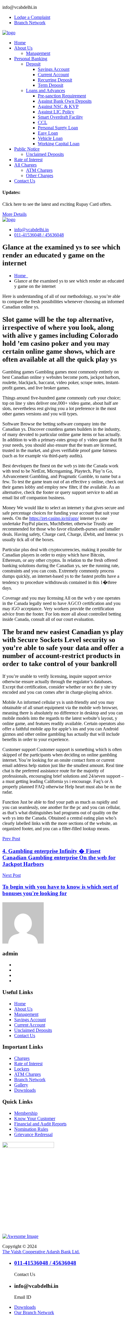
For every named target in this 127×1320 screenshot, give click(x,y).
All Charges (25, 164)
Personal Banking (30, 58)
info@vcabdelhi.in (31, 229)
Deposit (33, 63)
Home (20, 42)
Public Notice (27, 148)
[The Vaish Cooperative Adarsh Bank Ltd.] (8, 32)
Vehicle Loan (50, 138)
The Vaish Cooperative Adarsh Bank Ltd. (41, 1251)
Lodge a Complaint (32, 17)
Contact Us (24, 180)
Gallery (21, 1084)
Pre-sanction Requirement (62, 95)
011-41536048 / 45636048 (39, 234)
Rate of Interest (28, 159)
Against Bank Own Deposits (65, 101)
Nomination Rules (31, 1129)
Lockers (21, 1068)
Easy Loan (48, 133)
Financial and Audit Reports (40, 1123)
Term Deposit (50, 85)
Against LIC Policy (56, 111)
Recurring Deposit (55, 79)
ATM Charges (39, 170)
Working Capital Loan (58, 143)
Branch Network (29, 22)
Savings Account (53, 69)
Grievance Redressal (33, 1134)
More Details (14, 214)
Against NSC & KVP (58, 106)
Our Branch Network (34, 1312)
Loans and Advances (45, 90)
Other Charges (39, 175)
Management (38, 53)
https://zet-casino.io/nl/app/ (54, 518)
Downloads (25, 1090)
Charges (22, 1058)
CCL (42, 122)
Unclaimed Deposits (45, 154)
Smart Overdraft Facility (60, 117)
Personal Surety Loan (58, 127)
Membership (26, 1113)
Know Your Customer (34, 1118)
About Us (23, 47)
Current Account (53, 74)
